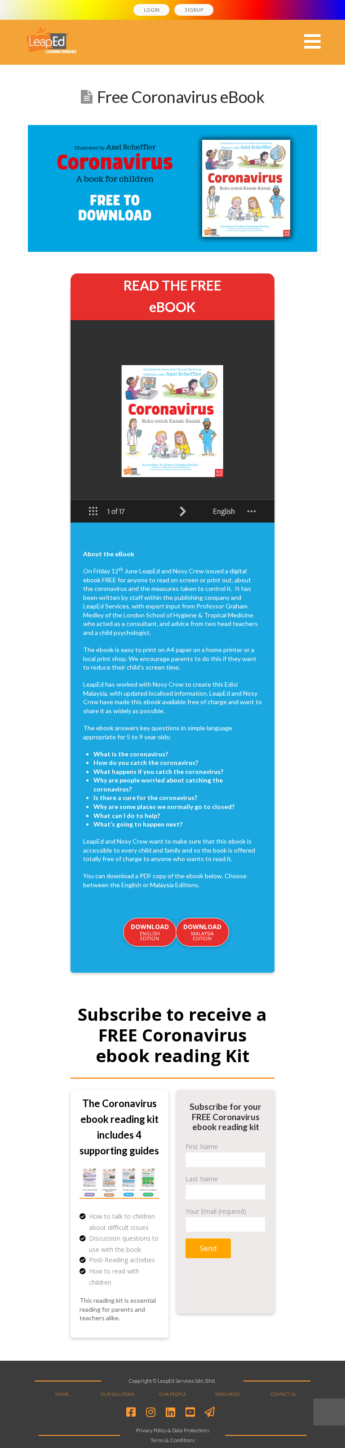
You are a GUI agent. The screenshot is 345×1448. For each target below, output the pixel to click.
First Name (202, 1146)
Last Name (202, 1179)
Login (151, 9)
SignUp (194, 9)
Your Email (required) (216, 1211)
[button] (312, 41)
